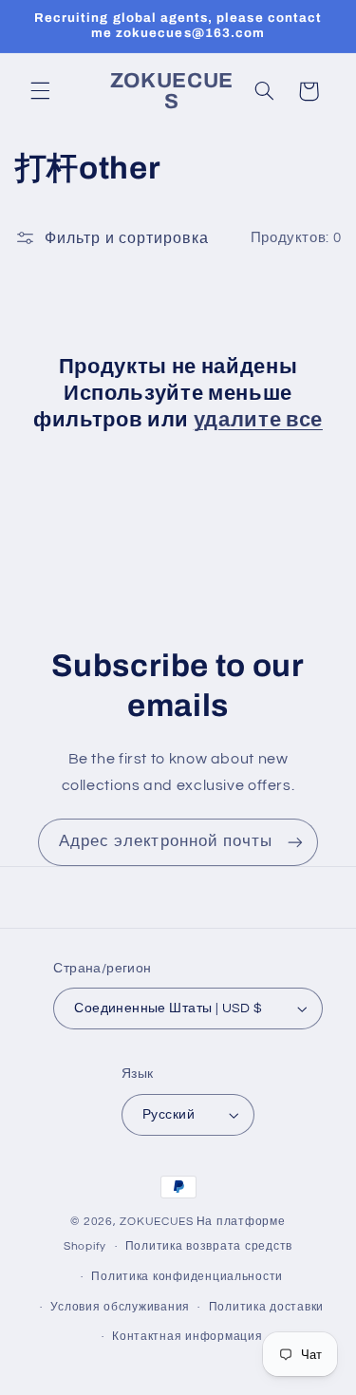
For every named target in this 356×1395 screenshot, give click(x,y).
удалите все (258, 419)
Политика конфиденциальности (187, 1277)
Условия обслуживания (120, 1307)
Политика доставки (267, 1307)
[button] (40, 91)
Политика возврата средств (208, 1246)
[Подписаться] (295, 842)
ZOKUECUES (157, 1221)
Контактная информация (187, 1336)
